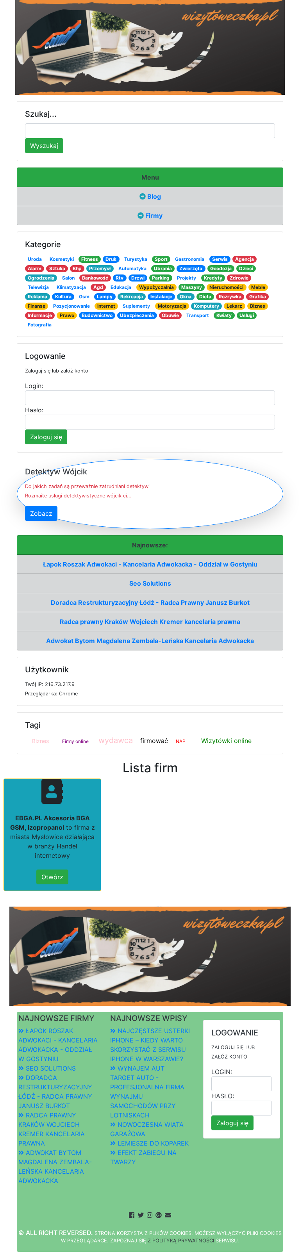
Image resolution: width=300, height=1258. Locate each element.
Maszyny (191, 287)
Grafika (257, 296)
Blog (153, 196)
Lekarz (234, 306)
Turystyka (135, 259)
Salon (68, 278)
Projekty (186, 278)
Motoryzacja (172, 306)
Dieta (205, 296)
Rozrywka (230, 296)
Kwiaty (224, 315)
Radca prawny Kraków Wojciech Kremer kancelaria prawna (150, 621)
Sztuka (57, 268)
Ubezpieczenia (137, 315)
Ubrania (163, 268)
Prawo (67, 315)
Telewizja (38, 287)
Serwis (220, 259)
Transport (197, 315)
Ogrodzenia (41, 278)
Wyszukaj (44, 146)
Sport (161, 259)
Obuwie (170, 315)
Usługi (246, 315)
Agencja (244, 259)
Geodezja (221, 268)
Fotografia (40, 325)
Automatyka (132, 268)
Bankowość (95, 278)
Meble (258, 287)
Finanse (36, 306)
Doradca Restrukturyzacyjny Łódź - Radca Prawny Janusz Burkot (150, 602)
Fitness (89, 259)
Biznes (257, 306)
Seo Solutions (150, 583)
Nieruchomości (226, 287)
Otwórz (52, 877)
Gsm (84, 296)
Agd (98, 287)
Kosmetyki (62, 259)
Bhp (77, 268)
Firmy (153, 215)
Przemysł (100, 268)
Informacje (40, 315)
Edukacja (121, 287)
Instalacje (161, 296)
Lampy (104, 296)
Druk (110, 259)
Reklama (37, 296)
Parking (161, 278)
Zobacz (41, 513)
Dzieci (246, 268)
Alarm (34, 268)
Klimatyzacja (71, 287)
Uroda (35, 259)
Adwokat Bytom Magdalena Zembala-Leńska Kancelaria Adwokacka (150, 641)
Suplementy (136, 306)
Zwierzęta (190, 268)
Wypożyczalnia (156, 287)
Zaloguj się (46, 437)
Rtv (119, 278)
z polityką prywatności (181, 1241)
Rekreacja (131, 296)
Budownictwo (97, 315)
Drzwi (138, 278)
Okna (185, 296)
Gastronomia (189, 259)
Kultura (63, 296)
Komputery (206, 306)
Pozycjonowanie (71, 306)
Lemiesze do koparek (152, 1143)
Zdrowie (239, 278)
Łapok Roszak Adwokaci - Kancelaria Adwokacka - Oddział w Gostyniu (150, 564)
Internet (106, 306)
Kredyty (213, 278)
